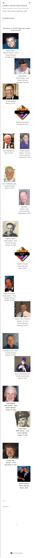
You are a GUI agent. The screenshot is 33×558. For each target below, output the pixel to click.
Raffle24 (20, 11)
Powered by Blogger (18, 553)
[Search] (29, 2)
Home (4, 11)
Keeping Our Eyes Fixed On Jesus (15, 6)
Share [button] (4, 500)
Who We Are (11, 11)
